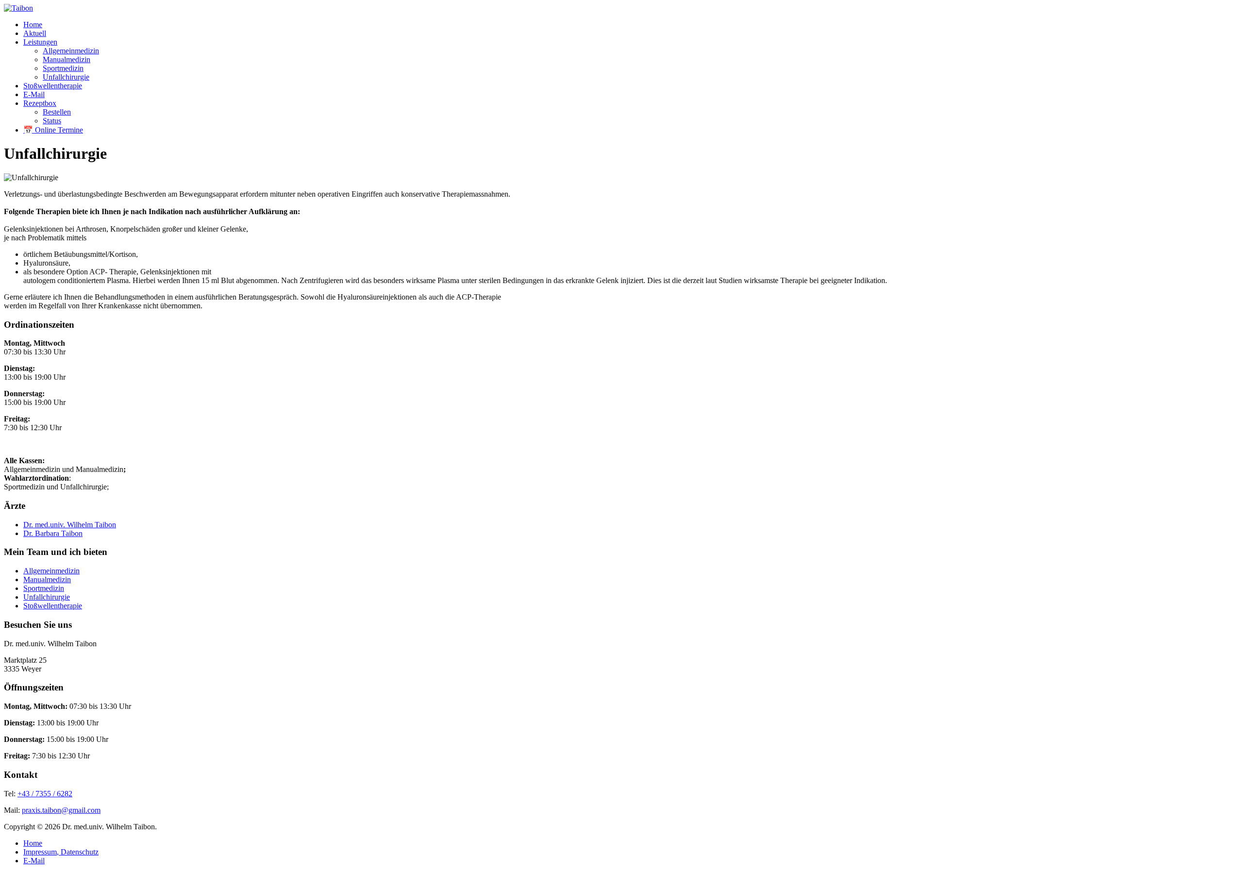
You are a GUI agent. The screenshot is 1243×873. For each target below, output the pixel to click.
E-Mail (34, 94)
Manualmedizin (66, 59)
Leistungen (40, 42)
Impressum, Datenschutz (61, 852)
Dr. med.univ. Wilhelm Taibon (69, 524)
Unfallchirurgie (66, 77)
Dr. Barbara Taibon (53, 533)
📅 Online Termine (53, 130)
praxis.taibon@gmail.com (61, 810)
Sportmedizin (63, 68)
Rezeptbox (39, 103)
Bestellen (57, 112)
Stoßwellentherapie (52, 86)
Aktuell (34, 33)
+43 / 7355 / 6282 (44, 793)
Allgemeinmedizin (71, 51)
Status (52, 121)
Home (32, 24)
